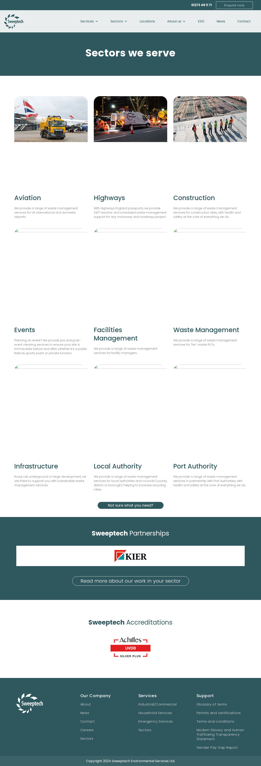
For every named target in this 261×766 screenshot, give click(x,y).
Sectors (117, 21)
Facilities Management (116, 334)
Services (87, 21)
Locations (147, 21)
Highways (109, 197)
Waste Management (206, 329)
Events (24, 329)
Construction (194, 197)
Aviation (27, 197)
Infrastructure (36, 466)
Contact (244, 21)
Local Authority (118, 466)
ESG (201, 21)
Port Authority (195, 466)
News (221, 21)
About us (174, 21)
